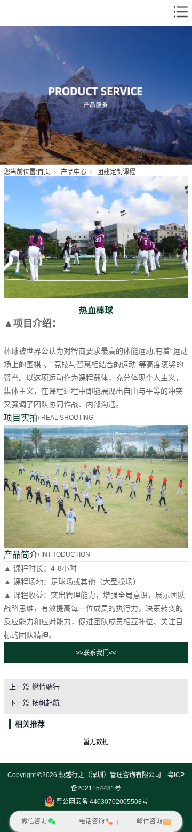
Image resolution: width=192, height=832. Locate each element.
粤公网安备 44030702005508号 (102, 801)
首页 (43, 172)
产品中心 (73, 172)
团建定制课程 (116, 172)
